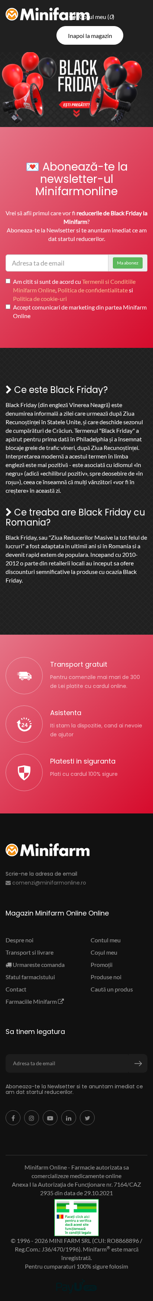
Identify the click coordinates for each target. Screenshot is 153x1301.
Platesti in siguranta (82, 761)
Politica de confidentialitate (93, 289)
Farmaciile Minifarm (32, 1001)
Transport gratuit (78, 664)
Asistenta (65, 712)
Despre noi (19, 939)
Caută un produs (112, 989)
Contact (16, 989)
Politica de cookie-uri (40, 298)
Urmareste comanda (38, 964)
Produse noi (106, 976)
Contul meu (106, 939)
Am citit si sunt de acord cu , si (74, 290)
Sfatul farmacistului (30, 976)
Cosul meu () (95, 16)
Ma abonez (128, 263)
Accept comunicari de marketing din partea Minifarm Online (80, 311)
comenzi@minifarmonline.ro (48, 882)
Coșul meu (104, 952)
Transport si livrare (29, 952)
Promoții (102, 964)
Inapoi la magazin (90, 35)
